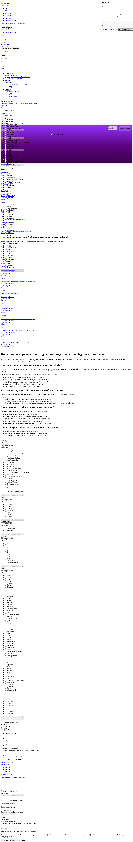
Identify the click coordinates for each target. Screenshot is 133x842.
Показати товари (17, 270)
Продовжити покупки (125, 29)
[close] (102, 6)
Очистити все (6, 270)
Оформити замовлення (109, 29)
